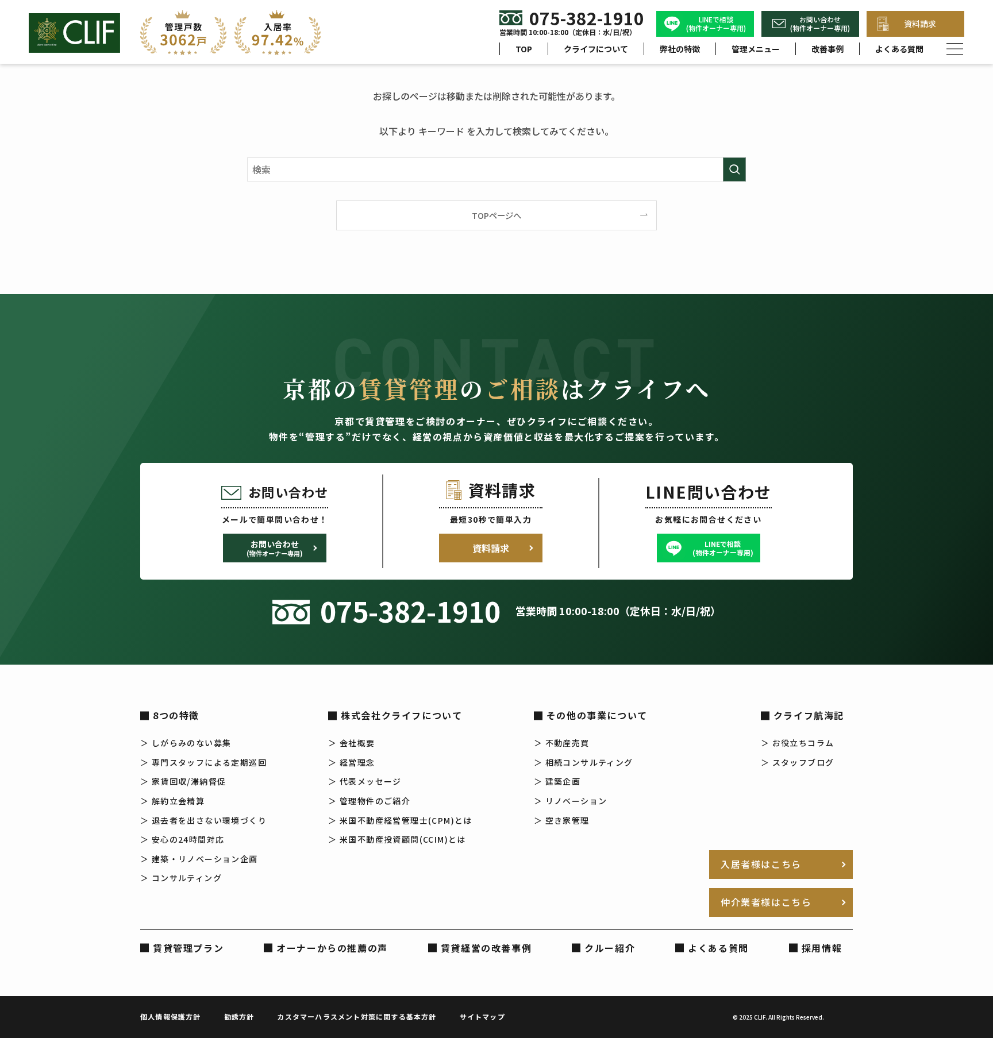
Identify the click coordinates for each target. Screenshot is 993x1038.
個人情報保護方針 (170, 1016)
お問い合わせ (275, 548)
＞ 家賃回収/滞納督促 (183, 781)
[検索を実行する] (734, 169)
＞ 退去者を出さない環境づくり (203, 820)
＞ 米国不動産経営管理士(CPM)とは (400, 820)
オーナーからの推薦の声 (332, 948)
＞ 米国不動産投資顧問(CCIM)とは (397, 839)
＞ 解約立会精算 (172, 801)
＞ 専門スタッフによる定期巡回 (203, 762)
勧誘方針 (239, 1016)
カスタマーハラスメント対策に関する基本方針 (356, 1016)
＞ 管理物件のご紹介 (369, 801)
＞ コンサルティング (181, 877)
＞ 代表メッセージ (365, 781)
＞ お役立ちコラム (797, 742)
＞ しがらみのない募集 (185, 742)
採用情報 (822, 948)
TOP (523, 49)
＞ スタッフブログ (797, 762)
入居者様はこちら (761, 864)
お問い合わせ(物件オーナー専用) (820, 23)
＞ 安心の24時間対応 (182, 839)
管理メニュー (756, 49)
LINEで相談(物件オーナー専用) (716, 23)
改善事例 (827, 49)
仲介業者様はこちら (766, 902)
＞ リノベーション (570, 801)
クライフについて (596, 49)
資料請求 (920, 23)
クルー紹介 (609, 948)
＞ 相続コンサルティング (583, 762)
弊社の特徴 (680, 49)
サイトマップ (482, 1016)
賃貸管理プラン (188, 948)
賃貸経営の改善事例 (486, 948)
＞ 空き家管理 (562, 820)
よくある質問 (899, 49)
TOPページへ (496, 215)
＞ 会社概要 (351, 742)
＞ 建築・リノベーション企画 (199, 859)
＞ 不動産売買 (562, 742)
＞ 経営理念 (351, 762)
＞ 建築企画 (557, 781)
